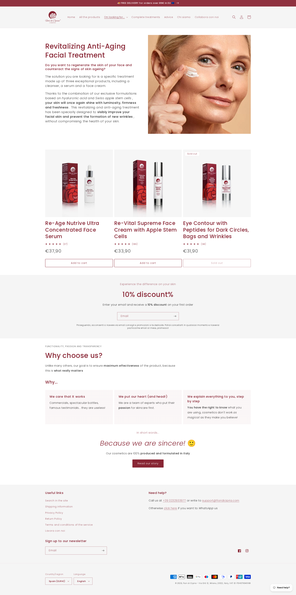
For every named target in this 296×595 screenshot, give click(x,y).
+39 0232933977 (174, 500)
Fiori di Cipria (190, 583)
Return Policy (53, 518)
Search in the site (56, 500)
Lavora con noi (55, 530)
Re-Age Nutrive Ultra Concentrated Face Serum (72, 230)
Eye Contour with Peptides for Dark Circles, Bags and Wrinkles (216, 230)
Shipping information (59, 506)
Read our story (148, 463)
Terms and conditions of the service (69, 524)
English (81, 581)
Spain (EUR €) (57, 581)
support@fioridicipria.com (220, 500)
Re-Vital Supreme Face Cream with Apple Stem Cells (145, 230)
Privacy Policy (54, 512)
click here (170, 508)
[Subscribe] (175, 316)
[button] (116, 17)
